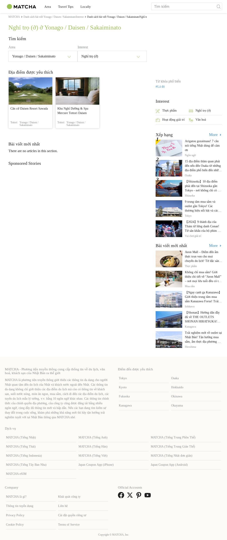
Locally (85, 6)
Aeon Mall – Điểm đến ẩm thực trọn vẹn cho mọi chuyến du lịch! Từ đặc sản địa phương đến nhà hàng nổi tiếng (203, 260)
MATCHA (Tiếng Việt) (93, 455)
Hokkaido (177, 387)
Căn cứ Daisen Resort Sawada (29, 108)
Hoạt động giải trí (173, 119)
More (214, 134)
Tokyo (123, 378)
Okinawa (176, 396)
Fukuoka (124, 396)
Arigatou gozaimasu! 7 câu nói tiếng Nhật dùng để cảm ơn (202, 145)
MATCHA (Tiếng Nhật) (21, 437)
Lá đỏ (161, 86)
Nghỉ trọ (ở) (203, 110)
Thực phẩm (169, 110)
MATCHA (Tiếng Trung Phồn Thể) (173, 437)
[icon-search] (218, 6)
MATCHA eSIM (16, 473)
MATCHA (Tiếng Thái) (21, 446)
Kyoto (123, 387)
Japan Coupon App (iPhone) (96, 464)
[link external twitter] (131, 497)
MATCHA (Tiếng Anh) (93, 437)
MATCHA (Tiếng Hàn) (93, 446)
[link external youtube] (149, 497)
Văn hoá (201, 119)
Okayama (177, 405)
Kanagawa (125, 405)
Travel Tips (65, 6)
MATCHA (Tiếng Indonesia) (24, 455)
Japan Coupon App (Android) (169, 464)
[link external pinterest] (140, 497)
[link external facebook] (122, 497)
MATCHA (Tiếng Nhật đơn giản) (171, 455)
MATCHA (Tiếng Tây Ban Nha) (26, 464)
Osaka (175, 378)
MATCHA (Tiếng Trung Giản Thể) (173, 446)
